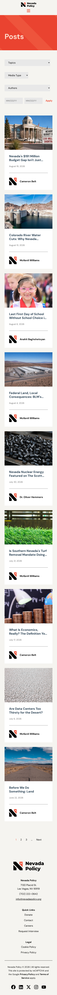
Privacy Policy (28, 952)
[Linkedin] (21, 987)
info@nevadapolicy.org (28, 899)
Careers (28, 925)
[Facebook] (13, 987)
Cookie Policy (28, 947)
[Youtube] (43, 987)
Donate (28, 914)
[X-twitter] (28, 987)
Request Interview (29, 931)
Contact (28, 920)
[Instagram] (36, 987)
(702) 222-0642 (28, 894)
